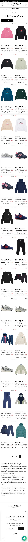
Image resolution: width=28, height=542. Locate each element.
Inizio (13, 13)
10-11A (8, 50)
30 (5, 172)
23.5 (8, 203)
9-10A (5, 50)
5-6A (7, 356)
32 (8, 172)
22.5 (6, 203)
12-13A (11, 50)
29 (3, 172)
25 (10, 203)
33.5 (12, 172)
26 (19, 172)
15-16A (8, 51)
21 (3, 203)
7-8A (2, 50)
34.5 (6, 173)
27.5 (22, 172)
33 (10, 172)
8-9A (16, 294)
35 (8, 173)
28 (1, 172)
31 (6, 172)
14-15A (5, 51)
